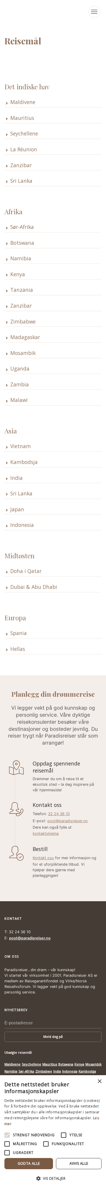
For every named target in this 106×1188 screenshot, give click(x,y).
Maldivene (22, 102)
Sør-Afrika (22, 227)
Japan (17, 509)
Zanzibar (21, 165)
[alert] (53, 1131)
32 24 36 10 (59, 814)
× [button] (99, 1081)
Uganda (19, 368)
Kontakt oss (43, 858)
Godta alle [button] (29, 1163)
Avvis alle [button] (78, 1163)
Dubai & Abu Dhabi (33, 587)
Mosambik (23, 353)
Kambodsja (24, 462)
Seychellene (24, 133)
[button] (53, 1178)
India (16, 478)
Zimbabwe (23, 321)
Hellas (17, 649)
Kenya (17, 274)
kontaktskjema (46, 833)
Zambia (19, 384)
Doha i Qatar (26, 571)
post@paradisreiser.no (67, 821)
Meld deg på (53, 1036)
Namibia (20, 258)
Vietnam (20, 446)
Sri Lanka (21, 180)
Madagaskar (25, 337)
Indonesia (22, 525)
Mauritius (22, 118)
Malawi (19, 400)
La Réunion (23, 149)
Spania (18, 633)
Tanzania (21, 289)
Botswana (22, 242)
